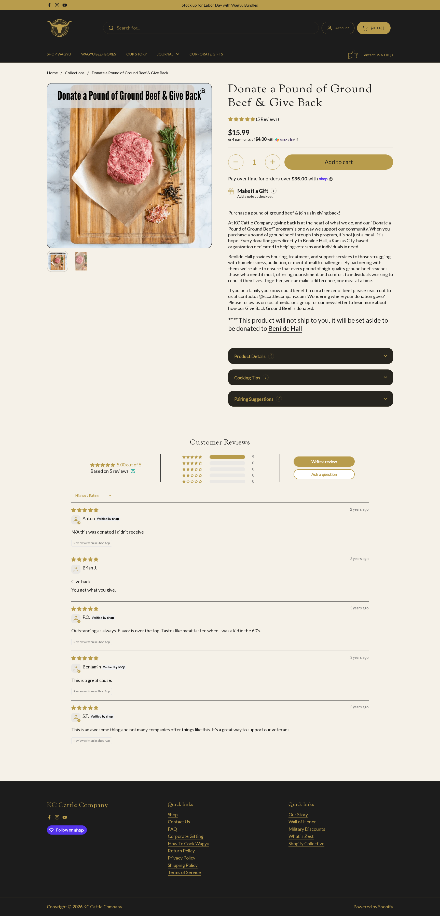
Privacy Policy (181, 858)
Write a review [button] (324, 461)
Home (52, 72)
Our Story (298, 814)
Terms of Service (184, 872)
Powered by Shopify (373, 906)
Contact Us (179, 821)
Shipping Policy (183, 865)
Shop (173, 814)
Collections (75, 72)
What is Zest (301, 836)
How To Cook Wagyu (188, 843)
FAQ (172, 829)
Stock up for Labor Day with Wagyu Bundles (220, 5)
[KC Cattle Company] (59, 28)
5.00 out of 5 (129, 464)
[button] (242, 119)
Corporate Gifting (185, 836)
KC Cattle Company (102, 906)
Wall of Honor (302, 821)
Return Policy (181, 850)
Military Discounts (306, 829)
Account (342, 28)
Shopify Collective (306, 843)
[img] (84, 510)
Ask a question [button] (324, 474)
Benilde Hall (285, 328)
